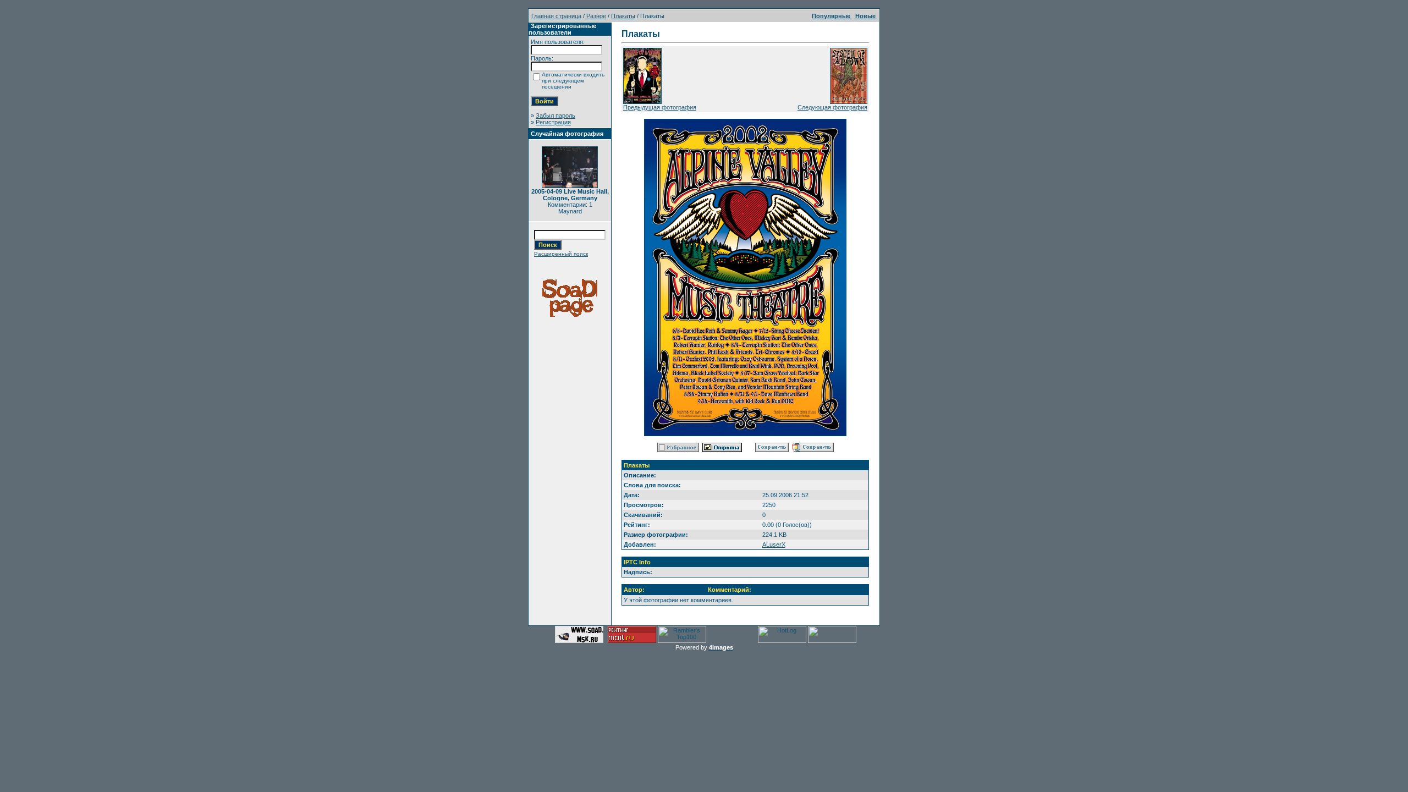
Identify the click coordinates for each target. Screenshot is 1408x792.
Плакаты (623, 16)
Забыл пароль (555, 115)
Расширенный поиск (561, 254)
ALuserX (773, 544)
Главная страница (556, 16)
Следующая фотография (832, 107)
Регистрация (553, 122)
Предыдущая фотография (659, 107)
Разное (596, 16)
